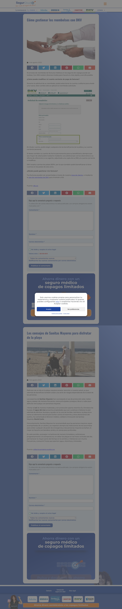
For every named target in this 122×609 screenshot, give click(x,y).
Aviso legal (66, 313)
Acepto (48, 309)
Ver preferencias (73, 309)
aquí (57, 302)
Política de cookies (57, 313)
